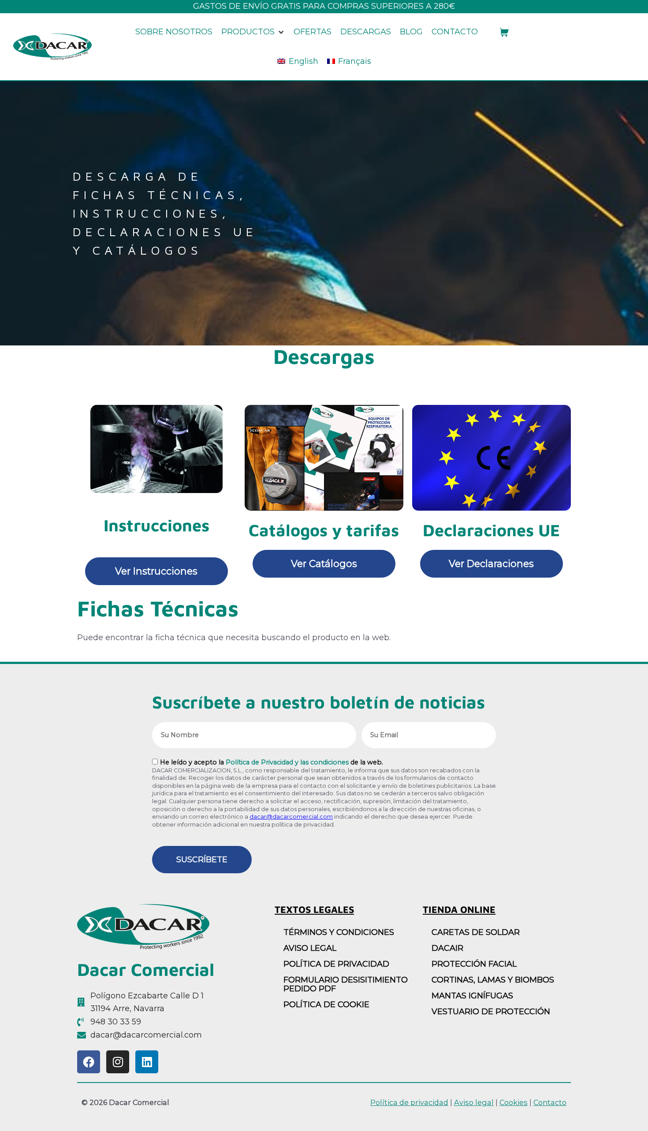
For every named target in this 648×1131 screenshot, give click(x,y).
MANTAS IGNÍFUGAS (472, 996)
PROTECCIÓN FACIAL (474, 964)
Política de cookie (326, 1004)
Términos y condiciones (338, 932)
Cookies (513, 1102)
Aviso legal (474, 1102)
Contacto (549, 1102)
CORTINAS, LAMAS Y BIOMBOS (493, 980)
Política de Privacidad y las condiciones (287, 762)
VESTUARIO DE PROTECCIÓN (491, 1011)
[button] (253, 32)
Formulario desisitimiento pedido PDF (345, 984)
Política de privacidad (336, 964)
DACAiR (447, 948)
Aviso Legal (309, 948)
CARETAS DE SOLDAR (476, 932)
